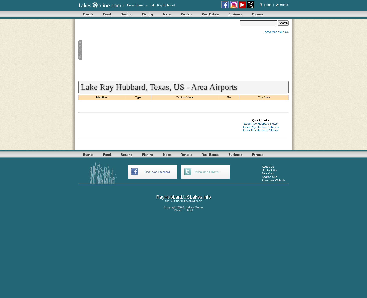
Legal (190, 210)
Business (235, 14)
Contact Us (269, 170)
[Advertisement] (159, 50)
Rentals (186, 14)
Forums (257, 14)
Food (107, 14)
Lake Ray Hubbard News (261, 123)
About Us (268, 166)
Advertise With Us (277, 31)
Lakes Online (194, 207)
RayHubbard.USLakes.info (183, 197)
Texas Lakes (135, 5)
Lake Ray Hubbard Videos (260, 130)
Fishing (147, 14)
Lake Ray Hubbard (162, 5)
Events (88, 14)
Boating (126, 14)
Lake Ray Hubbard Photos (261, 127)
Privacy (177, 210)
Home (284, 4)
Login (267, 4)
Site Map (268, 173)
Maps (167, 14)
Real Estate (210, 14)
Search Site (269, 176)
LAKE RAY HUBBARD (181, 201)
